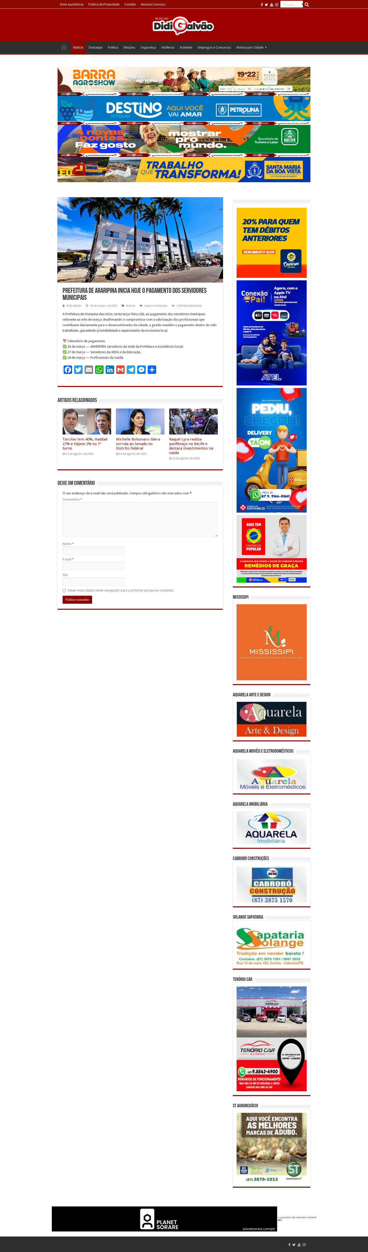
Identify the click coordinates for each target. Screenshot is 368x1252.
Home (64, 47)
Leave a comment (155, 305)
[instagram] (277, 5)
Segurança (148, 47)
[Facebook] (261, 5)
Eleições (129, 47)
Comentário (72, 499)
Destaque (95, 47)
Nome (68, 544)
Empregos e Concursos (214, 47)
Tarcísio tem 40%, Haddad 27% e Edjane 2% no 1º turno (85, 444)
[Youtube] (272, 5)
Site (65, 575)
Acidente (186, 47)
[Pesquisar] (306, 4)
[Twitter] (266, 5)
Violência (167, 47)
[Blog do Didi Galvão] (184, 26)
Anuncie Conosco (153, 4)
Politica (113, 47)
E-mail (68, 559)
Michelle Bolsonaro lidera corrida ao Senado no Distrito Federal (138, 444)
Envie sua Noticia (71, 4)
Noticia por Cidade (250, 47)
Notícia (78, 47)
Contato (130, 4)
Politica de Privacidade (103, 4)
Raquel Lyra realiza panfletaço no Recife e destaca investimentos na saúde (191, 446)
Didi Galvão (74, 305)
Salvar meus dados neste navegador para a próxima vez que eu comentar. (121, 590)
